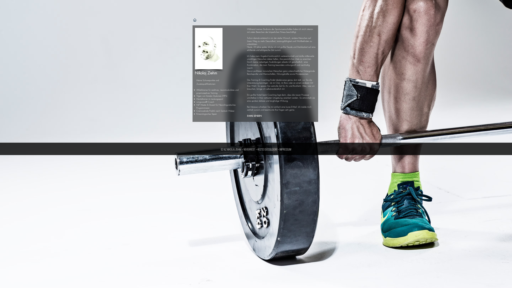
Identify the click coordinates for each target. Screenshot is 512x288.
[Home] (195, 20)
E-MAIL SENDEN (254, 115)
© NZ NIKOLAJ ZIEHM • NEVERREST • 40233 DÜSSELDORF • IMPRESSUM (256, 149)
